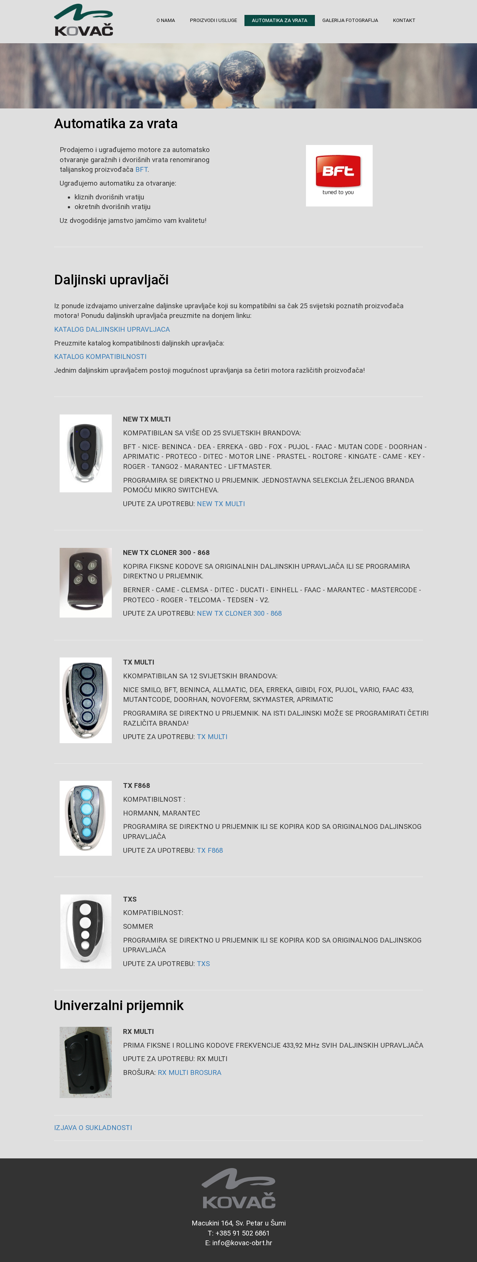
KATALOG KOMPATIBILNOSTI (100, 357)
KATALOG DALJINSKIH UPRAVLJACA (112, 329)
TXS (203, 964)
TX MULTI (212, 737)
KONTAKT (404, 20)
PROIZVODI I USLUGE (213, 20)
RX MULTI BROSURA (189, 1073)
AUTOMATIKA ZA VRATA (279, 20)
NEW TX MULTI (221, 504)
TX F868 (210, 850)
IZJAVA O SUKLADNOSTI (93, 1128)
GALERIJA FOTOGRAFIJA (350, 20)
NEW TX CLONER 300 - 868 (239, 613)
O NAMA (166, 20)
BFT (141, 169)
